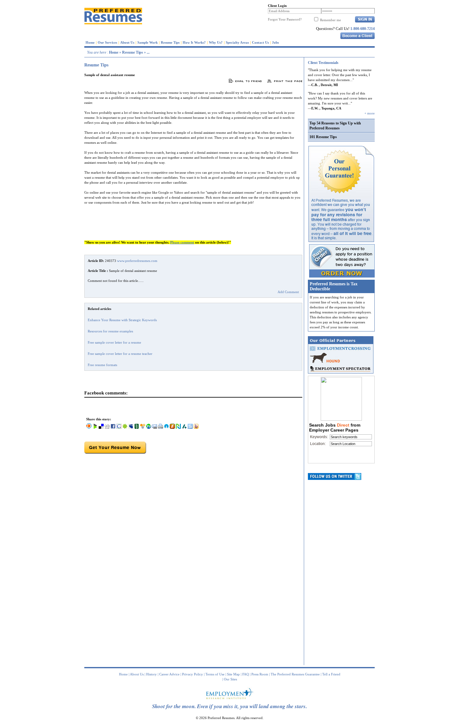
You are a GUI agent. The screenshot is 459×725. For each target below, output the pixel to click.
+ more (369, 113)
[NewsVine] (136, 427)
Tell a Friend (331, 674)
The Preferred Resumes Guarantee (295, 674)
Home (90, 42)
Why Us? (216, 42)
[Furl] (172, 427)
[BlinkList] (89, 427)
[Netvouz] (178, 427)
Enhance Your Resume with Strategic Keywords (122, 320)
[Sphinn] (124, 427)
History (151, 674)
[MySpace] (130, 427)
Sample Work (147, 42)
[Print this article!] (160, 427)
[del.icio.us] (101, 427)
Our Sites (230, 679)
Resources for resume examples (110, 331)
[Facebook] (113, 427)
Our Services (107, 42)
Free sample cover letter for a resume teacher (120, 353)
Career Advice (169, 674)
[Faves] (166, 427)
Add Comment (288, 292)
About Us (127, 42)
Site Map (233, 674)
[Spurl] (190, 427)
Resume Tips (170, 42)
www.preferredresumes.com (137, 261)
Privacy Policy (192, 674)
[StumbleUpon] (148, 427)
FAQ (245, 674)
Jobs (275, 42)
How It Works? (194, 42)
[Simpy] (142, 427)
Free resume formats (102, 365)
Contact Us (260, 42)
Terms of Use (215, 674)
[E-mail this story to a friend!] (154, 427)
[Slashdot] (184, 427)
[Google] (118, 427)
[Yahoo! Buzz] (196, 427)
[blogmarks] (95, 427)
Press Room (259, 674)
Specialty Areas (237, 42)
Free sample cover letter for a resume (114, 342)
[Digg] (107, 427)
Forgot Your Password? (285, 19)
